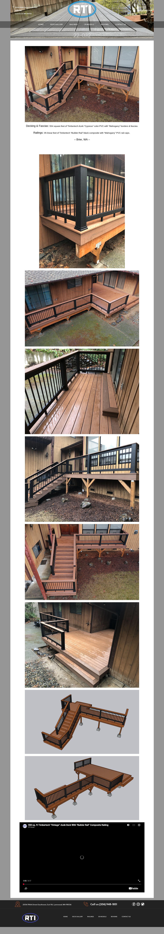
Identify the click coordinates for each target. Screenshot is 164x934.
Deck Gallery (56, 24)
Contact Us (120, 24)
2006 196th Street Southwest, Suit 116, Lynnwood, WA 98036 (47, 905)
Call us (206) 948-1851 (103, 904)
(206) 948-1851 (146, 10)
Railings (74, 24)
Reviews (105, 24)
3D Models (89, 24)
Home (41, 24)
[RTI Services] (82, 9)
